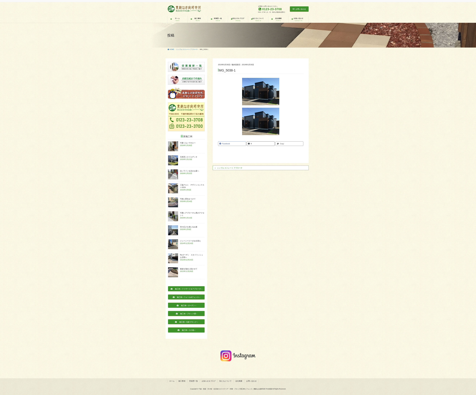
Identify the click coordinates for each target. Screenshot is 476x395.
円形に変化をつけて (188, 199)
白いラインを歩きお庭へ (189, 171)
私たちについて (225, 381)
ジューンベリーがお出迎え (190, 241)
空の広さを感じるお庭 (188, 227)
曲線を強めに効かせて (188, 269)
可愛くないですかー (188, 143)
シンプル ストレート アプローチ (229, 168)
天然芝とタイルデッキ (188, 157)
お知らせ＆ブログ (209, 381)
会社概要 (238, 381)
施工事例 (181, 381)
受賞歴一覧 (193, 381)
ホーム (172, 381)
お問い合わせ (301, 9)
